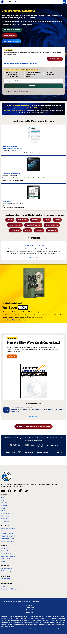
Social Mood (52, 230)
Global (3, 500)
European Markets (52, 225)
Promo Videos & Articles (8, 541)
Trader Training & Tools (8, 536)
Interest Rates (22, 219)
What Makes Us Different (12, 29)
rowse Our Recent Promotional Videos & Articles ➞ (33, 426)
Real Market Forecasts (11, 41)
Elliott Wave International (20, 601)
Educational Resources (8, 528)
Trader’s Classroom (7, 551)
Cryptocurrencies (14, 225)
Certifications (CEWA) (7, 538)
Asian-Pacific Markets (33, 225)
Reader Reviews (9, 35)
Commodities (15, 230)
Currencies (35, 219)
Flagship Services (6, 568)
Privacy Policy (30, 607)
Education (39, 230)
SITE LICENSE (5, 576)
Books (3, 531)
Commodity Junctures (8, 556)
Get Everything (5, 578)
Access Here (24, 91)
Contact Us (4, 586)
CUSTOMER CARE (6, 584)
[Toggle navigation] (64, 2)
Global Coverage (6, 571)
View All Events (33, 417)
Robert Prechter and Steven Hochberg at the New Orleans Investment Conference (36, 410)
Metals (47, 219)
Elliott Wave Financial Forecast (12, 148)
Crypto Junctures (6, 553)
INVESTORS (5, 566)
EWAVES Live (5, 561)
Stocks (10, 219)
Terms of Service (31, 610)
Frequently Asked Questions (9, 589)
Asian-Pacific (5, 521)
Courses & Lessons (7, 533)
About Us (29, 605)
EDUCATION (5, 525)
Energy (57, 219)
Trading (27, 230)
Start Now (12, 356)
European (4, 518)
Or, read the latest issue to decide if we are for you (20, 63)
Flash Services (5, 559)
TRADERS (4, 545)
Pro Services (6, 201)
